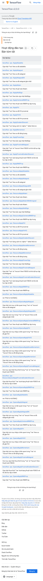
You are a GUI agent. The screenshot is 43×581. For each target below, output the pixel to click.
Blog (3, 523)
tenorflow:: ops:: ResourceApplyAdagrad (16, 178)
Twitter (4, 533)
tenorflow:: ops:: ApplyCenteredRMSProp (16, 100)
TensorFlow (5, 28)
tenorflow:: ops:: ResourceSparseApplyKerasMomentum (21, 347)
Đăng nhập (36, 2)
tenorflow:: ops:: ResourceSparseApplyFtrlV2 (17, 337)
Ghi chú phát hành (7, 549)
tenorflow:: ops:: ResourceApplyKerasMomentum (19, 245)
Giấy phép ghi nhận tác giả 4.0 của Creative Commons (18, 501)
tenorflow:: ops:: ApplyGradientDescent (15, 122)
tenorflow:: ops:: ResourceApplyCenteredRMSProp (19, 216)
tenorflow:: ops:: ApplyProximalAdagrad (15, 144)
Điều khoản (5, 567)
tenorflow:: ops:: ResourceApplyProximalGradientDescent (21, 277)
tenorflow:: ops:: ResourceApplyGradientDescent (18, 238)
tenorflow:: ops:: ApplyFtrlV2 (12, 115)
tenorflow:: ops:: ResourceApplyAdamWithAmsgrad (19, 201)
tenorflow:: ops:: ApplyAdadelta (13, 63)
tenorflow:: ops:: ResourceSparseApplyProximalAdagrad (21, 366)
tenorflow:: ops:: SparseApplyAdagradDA (16, 412)
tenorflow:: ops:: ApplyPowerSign (13, 137)
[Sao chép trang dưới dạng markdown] (32, 48)
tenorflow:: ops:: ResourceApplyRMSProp (16, 287)
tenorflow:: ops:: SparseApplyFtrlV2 (14, 438)
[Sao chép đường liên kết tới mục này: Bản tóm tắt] (18, 52)
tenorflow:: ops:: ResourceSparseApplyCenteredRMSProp (21, 321)
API (12, 28)
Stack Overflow (7, 552)
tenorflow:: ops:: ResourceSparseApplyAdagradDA (19, 311)
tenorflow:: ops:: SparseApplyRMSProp (15, 476)
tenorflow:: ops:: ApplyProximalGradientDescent (18, 154)
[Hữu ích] (33, 32)
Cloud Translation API (25, 18)
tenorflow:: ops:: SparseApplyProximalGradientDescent (21, 467)
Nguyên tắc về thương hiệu (10, 556)
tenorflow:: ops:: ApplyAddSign (13, 92)
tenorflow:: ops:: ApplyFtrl (11, 107)
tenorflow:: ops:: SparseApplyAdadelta (15, 395)
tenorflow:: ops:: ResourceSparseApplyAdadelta (18, 294)
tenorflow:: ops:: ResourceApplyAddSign (16, 208)
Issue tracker (6, 546)
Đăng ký (32, 571)
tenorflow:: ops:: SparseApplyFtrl (13, 429)
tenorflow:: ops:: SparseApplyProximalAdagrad (18, 457)
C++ (31, 28)
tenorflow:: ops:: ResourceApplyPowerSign (16, 260)
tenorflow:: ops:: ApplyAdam (12, 85)
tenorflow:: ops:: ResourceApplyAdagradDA (17, 186)
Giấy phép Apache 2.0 (28, 503)
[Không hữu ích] (36, 32)
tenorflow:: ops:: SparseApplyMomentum (16, 448)
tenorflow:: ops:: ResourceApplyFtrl (14, 223)
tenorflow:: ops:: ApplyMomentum (14, 130)
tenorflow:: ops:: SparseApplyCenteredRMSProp (18, 421)
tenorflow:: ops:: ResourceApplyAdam (15, 193)
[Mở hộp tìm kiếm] (30, 2)
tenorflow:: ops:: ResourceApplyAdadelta (16, 171)
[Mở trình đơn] (3, 2)
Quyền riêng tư (15, 567)
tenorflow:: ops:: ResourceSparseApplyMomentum (19, 357)
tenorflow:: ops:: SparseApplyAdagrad (15, 402)
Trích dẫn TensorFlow (9, 559)
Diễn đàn (4, 526)
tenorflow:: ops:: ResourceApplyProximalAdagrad (19, 268)
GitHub (4, 530)
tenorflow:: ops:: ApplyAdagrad (13, 70)
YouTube (5, 536)
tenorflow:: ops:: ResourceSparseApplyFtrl (16, 328)
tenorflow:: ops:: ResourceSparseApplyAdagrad (18, 301)
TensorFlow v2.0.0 (10, 9)
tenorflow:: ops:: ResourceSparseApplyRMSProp (18, 387)
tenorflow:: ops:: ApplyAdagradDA (14, 78)
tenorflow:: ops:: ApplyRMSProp (13, 164)
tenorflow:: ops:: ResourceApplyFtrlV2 (15, 230)
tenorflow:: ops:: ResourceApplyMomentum (17, 253)
